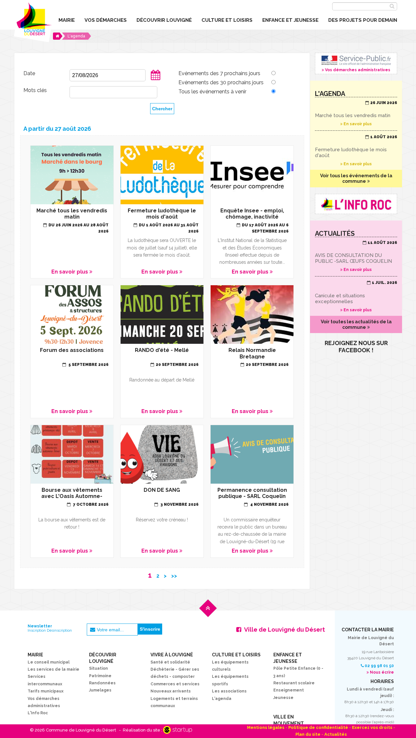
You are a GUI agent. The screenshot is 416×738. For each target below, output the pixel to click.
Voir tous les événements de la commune (356, 178)
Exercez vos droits (372, 727)
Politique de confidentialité (318, 727)
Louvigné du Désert (33, 21)
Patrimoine (100, 676)
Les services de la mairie (53, 669)
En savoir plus (72, 212)
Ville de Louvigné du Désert (284, 629)
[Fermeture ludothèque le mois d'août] (356, 150)
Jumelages (100, 690)
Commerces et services (175, 684)
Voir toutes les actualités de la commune (356, 324)
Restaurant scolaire (294, 683)
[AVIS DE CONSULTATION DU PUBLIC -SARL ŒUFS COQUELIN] (356, 256)
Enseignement (288, 690)
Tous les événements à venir (212, 91)
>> (174, 576)
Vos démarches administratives (356, 63)
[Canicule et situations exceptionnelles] (356, 296)
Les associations (229, 691)
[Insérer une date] (156, 79)
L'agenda (221, 698)
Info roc (356, 204)
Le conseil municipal (49, 662)
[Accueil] (57, 36)
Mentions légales (265, 727)
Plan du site (307, 734)
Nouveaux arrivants (170, 691)
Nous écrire (382, 672)
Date (29, 73)
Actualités (335, 734)
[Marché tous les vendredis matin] (356, 113)
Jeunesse (283, 697)
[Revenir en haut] (208, 613)
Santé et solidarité (170, 662)
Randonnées (102, 683)
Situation (98, 668)
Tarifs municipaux (45, 691)
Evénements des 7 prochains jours (219, 73)
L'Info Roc (38, 713)
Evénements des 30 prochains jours (221, 82)
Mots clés (35, 90)
